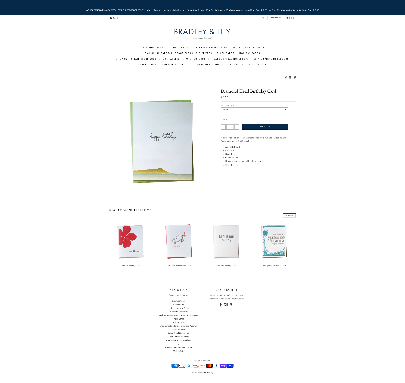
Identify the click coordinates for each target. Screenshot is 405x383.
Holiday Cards (249, 53)
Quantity (224, 119)
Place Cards (225, 53)
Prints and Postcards (248, 47)
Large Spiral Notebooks (231, 59)
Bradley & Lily (206, 372)
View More (289, 215)
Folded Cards (178, 47)
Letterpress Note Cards (210, 47)
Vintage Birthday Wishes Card (274, 265)
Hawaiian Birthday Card (226, 265)
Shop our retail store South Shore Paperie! (148, 59)
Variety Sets (258, 65)
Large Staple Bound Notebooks (161, 65)
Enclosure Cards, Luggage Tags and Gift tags (178, 53)
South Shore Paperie (234, 299)
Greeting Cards (152, 47)
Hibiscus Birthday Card (131, 265)
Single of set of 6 (227, 106)
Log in (263, 18)
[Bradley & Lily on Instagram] (290, 77)
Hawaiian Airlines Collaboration (219, 65)
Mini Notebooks (197, 59)
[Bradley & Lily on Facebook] (286, 77)
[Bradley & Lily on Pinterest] (295, 77)
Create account (275, 18)
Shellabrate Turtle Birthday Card (178, 265)
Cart (291, 18)
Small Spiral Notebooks (271, 59)
